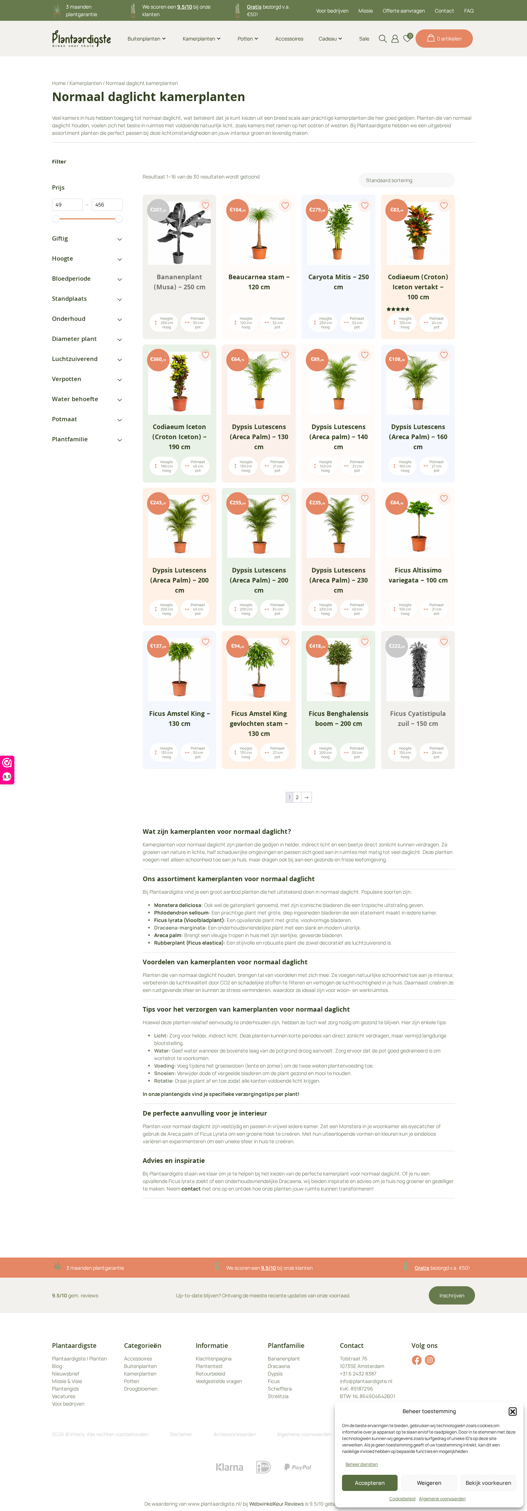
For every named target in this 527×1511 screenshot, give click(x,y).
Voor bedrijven (332, 10)
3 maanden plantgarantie (95, 1267)
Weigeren (429, 1483)
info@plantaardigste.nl (366, 1381)
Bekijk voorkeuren (488, 1483)
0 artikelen (449, 38)
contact (191, 1188)
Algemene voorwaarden (442, 1499)
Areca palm (167, 935)
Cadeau (328, 38)
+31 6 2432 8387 (358, 1373)
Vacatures (63, 1396)
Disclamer (181, 1434)
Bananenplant (284, 1358)
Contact (444, 10)
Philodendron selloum (181, 912)
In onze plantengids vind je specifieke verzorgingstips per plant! (221, 1094)
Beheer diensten (362, 1464)
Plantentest (209, 1366)
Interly (77, 1434)
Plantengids (65, 1388)
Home (59, 83)
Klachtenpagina (214, 1358)
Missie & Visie (67, 1381)
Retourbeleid (210, 1373)
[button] (512, 1411)
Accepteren (370, 1483)
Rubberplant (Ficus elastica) (189, 942)
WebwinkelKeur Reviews (276, 1503)
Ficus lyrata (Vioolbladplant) (189, 920)
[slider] (56, 219)
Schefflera (280, 1388)
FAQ (469, 10)
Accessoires (289, 38)
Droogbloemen (140, 1388)
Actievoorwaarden (235, 1434)
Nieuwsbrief (65, 1373)
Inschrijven (452, 1295)
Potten (245, 38)
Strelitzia (278, 1396)
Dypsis (275, 1373)
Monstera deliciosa (177, 905)
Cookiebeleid (402, 1499)
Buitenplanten (144, 38)
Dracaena (279, 1366)
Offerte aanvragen (404, 10)
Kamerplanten (199, 38)
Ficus (274, 1381)
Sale (364, 38)
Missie (366, 10)
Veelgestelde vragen (219, 1381)
